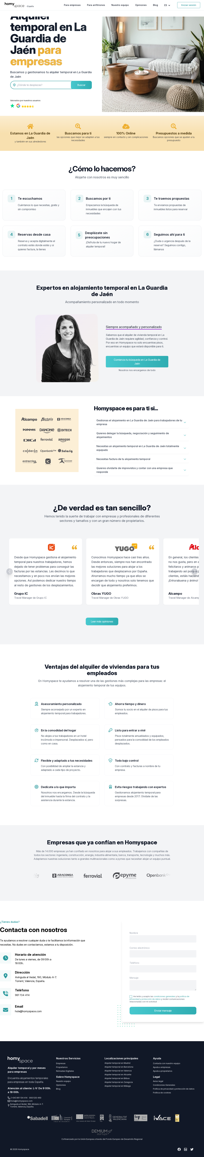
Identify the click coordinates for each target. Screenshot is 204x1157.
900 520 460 (35, 1098)
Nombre (134, 933)
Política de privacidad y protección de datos (173, 1089)
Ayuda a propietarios (162, 1071)
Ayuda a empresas (161, 1067)
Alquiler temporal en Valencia (118, 1070)
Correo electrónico (140, 948)
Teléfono (134, 962)
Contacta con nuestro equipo (166, 1063)
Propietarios (62, 1067)
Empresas (61, 1063)
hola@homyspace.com (28, 1011)
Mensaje (134, 977)
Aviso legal (158, 1081)
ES (166, 5)
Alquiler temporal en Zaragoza (119, 1082)
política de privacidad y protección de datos (159, 997)
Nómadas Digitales (65, 1071)
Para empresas (72, 5)
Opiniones (141, 5)
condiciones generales (164, 996)
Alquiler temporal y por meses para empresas (27, 1069)
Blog (155, 5)
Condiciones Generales (164, 1085)
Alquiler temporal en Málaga (118, 1086)
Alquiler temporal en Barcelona (119, 1067)
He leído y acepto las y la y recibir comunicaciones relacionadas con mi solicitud (159, 999)
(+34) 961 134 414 (19, 1098)
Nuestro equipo (120, 5)
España (30, 6)
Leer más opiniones (102, 621)
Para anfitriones (96, 5)
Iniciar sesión (188, 5)
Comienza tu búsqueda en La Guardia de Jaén (137, 361)
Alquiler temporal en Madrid (117, 1063)
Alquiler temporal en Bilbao (117, 1078)
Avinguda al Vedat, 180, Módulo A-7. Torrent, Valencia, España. (26, 1105)
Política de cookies (162, 1092)
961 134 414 (22, 995)
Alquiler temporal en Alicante (118, 1074)
